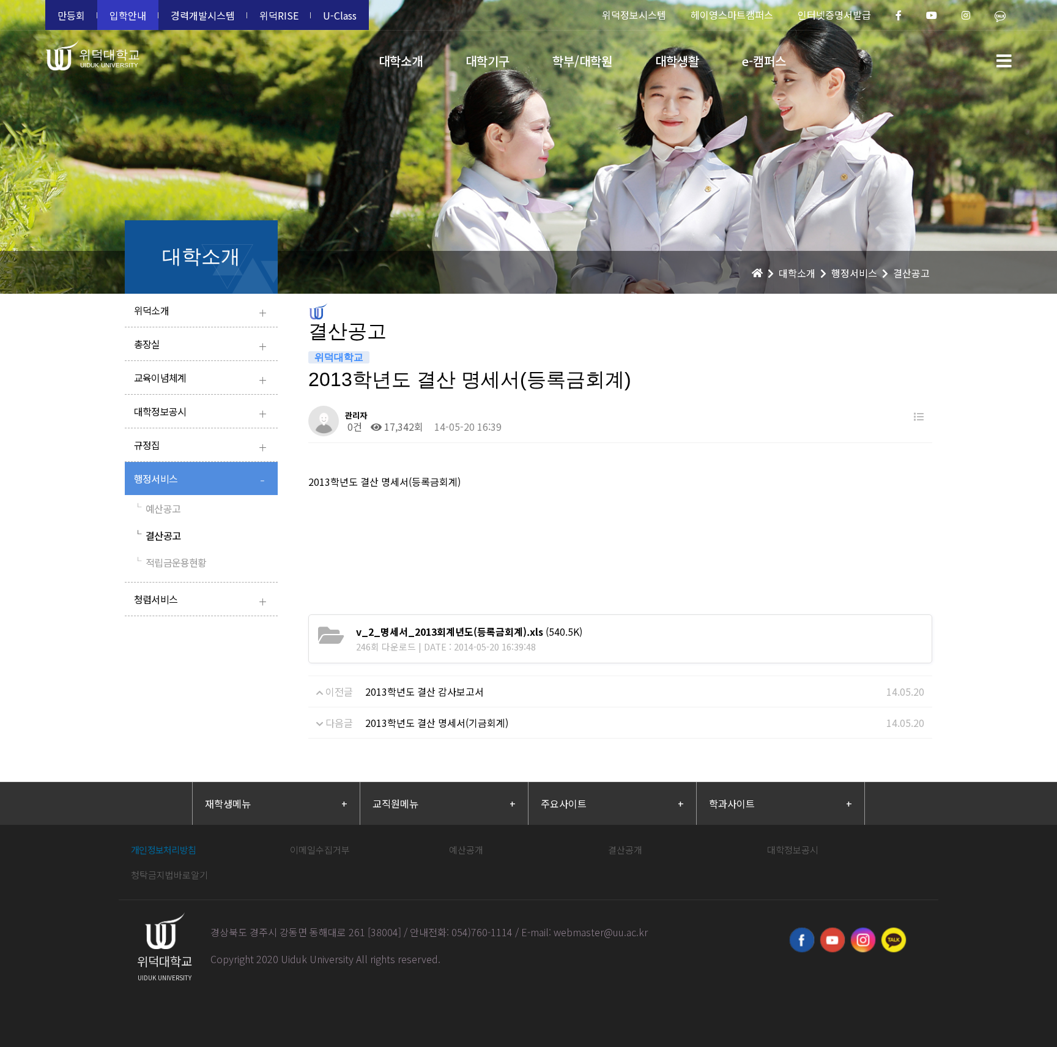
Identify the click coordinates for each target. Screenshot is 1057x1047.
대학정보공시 (200, 412)
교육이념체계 (200, 379)
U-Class (340, 15)
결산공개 (625, 849)
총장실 (200, 345)
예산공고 (157, 508)
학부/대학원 (582, 61)
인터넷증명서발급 (834, 14)
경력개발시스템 (203, 15)
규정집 (200, 446)
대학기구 (487, 61)
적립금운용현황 (170, 562)
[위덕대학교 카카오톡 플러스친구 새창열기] (893, 940)
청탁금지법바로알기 (169, 874)
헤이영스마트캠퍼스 (732, 14)
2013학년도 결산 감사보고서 (424, 691)
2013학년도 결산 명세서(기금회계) (436, 722)
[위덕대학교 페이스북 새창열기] (802, 940)
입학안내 (127, 15)
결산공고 (157, 535)
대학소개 (401, 61)
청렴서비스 (200, 600)
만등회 (71, 15)
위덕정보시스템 (634, 14)
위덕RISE (279, 15)
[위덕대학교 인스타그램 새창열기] (863, 940)
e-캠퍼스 (764, 61)
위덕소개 (200, 311)
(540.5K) (469, 631)
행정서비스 (199, 480)
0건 (353, 426)
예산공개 (466, 849)
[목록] (919, 416)
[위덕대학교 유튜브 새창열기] (832, 940)
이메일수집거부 (320, 849)
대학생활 (677, 61)
